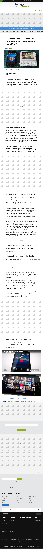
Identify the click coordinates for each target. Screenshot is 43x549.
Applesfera (4, 521)
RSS (15, 487)
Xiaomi (30, 500)
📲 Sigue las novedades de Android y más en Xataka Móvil (20, 28)
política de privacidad (16, 481)
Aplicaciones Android (32, 496)
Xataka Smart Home (4, 524)
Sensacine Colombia (20, 541)
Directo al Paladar (29, 518)
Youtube (39, 11)
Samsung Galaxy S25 (14, 471)
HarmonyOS (24, 31)
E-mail (11, 48)
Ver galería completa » (36, 259)
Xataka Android (21, 5)
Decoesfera (4, 531)
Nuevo (38, 7)
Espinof (19, 520)
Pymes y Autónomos (12, 532)
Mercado (30, 498)
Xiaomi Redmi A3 (22, 471)
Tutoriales (4, 498)
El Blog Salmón (12, 529)
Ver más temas (5, 505)
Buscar (39, 510)
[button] (12, 73)
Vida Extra (12, 520)
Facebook (6, 48)
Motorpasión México (36, 540)
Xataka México (4, 539)
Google (17, 500)
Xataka (3, 518)
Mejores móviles (34, 31)
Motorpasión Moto (37, 520)
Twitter (41, 11)
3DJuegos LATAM (13, 539)
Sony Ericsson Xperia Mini (30, 401)
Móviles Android (17, 401)
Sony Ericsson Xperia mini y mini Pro (19, 398)
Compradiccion (4, 532)
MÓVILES (9, 10)
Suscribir (19, 478)
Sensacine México (21, 539)
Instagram (37, 11)
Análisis (17, 496)
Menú (4, 7)
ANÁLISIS (5, 10)
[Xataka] (1, 1)
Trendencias (4, 529)
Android (15, 31)
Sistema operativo (19, 498)
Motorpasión (36, 518)
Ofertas (39, 31)
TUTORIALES (25, 10)
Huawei (3, 500)
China (29, 31)
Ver (22, 430)
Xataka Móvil (4, 520)
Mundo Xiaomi (4, 525)
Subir (38, 513)
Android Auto (10, 31)
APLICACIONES (14, 10)
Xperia (23, 401)
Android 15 (28, 471)
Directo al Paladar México (29, 540)
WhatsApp (5, 31)
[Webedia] (5, 513)
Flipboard (35, 11)
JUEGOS (20, 10)
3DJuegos (12, 518)
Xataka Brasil (4, 540)
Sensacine (20, 518)
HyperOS (19, 31)
